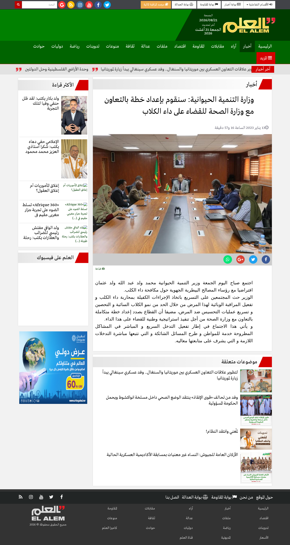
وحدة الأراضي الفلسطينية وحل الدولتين (72, 69)
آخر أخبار (263, 69)
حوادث (39, 46)
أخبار (247, 46)
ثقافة (130, 46)
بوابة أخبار (231, 5)
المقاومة (198, 46)
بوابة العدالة (182, 5)
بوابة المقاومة (207, 5)
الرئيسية (265, 46)
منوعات (112, 46)
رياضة (75, 46)
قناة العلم (186, 537)
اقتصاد (180, 46)
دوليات (57, 46)
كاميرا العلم (109, 528)
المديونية (226, 537)
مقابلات (217, 46)
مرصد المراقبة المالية (154, 5)
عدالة (145, 46)
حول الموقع (264, 497)
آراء (233, 46)
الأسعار (263, 537)
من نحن (246, 497)
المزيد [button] (264, 58)
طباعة (98, 268)
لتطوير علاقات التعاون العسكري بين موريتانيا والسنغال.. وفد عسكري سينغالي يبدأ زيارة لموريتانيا (195, 69)
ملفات (162, 46)
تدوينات (92, 46)
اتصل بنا (172, 497)
